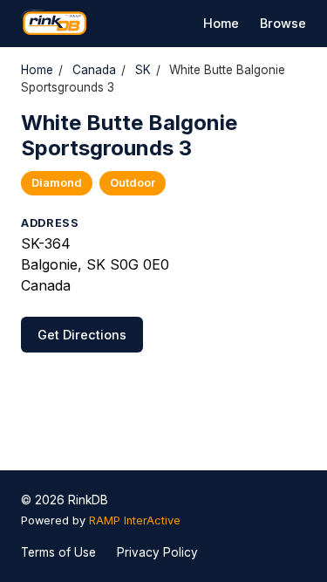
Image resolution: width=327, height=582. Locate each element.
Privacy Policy (157, 552)
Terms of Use (58, 552)
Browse (283, 23)
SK (143, 70)
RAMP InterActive (135, 520)
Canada (94, 70)
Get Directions (81, 334)
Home (221, 23)
